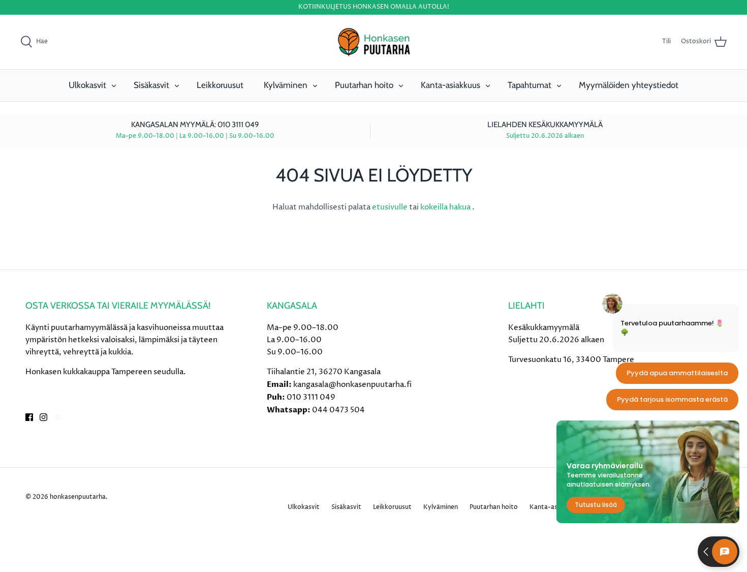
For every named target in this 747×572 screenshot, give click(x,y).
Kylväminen (285, 85)
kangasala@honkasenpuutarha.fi (352, 384)
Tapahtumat (529, 85)
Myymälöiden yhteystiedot (628, 85)
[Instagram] (43, 417)
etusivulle (390, 207)
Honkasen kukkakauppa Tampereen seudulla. (105, 372)
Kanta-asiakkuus (450, 85)
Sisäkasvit (151, 85)
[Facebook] (29, 417)
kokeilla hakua (446, 207)
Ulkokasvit (87, 85)
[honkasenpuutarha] (373, 42)
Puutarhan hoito (364, 85)
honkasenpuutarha (78, 497)
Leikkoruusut (220, 85)
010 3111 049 (311, 397)
